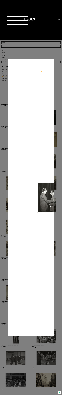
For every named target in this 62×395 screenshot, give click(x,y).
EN (57, 19)
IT (59, 19)
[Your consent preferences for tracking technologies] (59, 392)
